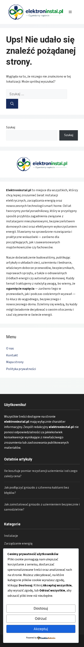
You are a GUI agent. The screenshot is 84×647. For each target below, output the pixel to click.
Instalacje (11, 536)
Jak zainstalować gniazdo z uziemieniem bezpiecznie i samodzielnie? (42, 507)
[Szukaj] (12, 104)
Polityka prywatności (21, 369)
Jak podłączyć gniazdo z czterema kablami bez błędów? (36, 490)
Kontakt (12, 355)
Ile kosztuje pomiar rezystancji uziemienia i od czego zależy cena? (40, 473)
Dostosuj (41, 608)
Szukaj (10, 127)
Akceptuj (41, 629)
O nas (10, 348)
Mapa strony (14, 362)
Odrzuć (41, 618)
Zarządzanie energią (18, 543)
